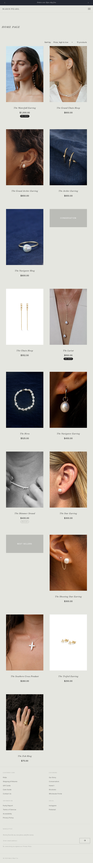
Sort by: (48, 42)
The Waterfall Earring (25, 108)
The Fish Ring (25, 756)
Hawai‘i (51, 786)
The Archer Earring (68, 191)
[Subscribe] (84, 840)
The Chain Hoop (24, 350)
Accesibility (7, 814)
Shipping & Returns (10, 781)
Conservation (54, 781)
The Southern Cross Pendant (25, 676)
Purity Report (8, 806)
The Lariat (68, 350)
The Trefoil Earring (68, 676)
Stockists (52, 790)
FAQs (5, 777)
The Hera (24, 433)
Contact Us (7, 794)
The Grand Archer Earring (24, 191)
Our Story (52, 777)
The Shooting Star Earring (68, 596)
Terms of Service (9, 810)
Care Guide (7, 790)
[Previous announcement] (4, 2)
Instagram (52, 806)
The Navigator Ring (25, 270)
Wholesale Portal (55, 794)
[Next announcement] (88, 2)
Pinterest (52, 810)
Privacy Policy (8, 818)
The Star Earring (68, 513)
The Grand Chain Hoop (68, 108)
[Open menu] (89, 9)
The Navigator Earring (68, 433)
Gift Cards (7, 786)
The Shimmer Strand (24, 513)
